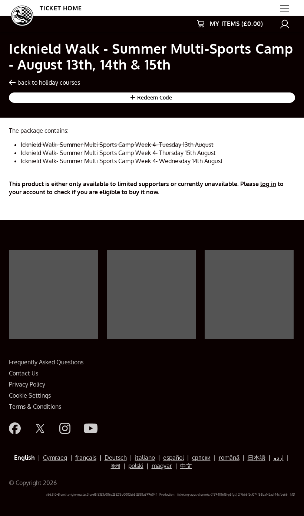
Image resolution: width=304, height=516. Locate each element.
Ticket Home (61, 8)
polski (135, 465)
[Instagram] (64, 428)
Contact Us (23, 373)
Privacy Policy (27, 384)
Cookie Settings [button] (30, 395)
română (229, 457)
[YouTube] (91, 428)
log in (268, 184)
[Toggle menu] (284, 8)
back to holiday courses (48, 82)
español (173, 457)
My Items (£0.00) (236, 23)
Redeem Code (154, 97)
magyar (162, 465)
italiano (145, 457)
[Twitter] (40, 428)
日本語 (256, 457)
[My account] (284, 23)
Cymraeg (55, 457)
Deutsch (116, 457)
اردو (279, 457)
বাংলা (115, 465)
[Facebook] (15, 428)
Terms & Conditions (35, 406)
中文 (186, 465)
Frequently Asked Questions (46, 362)
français (85, 457)
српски (201, 457)
